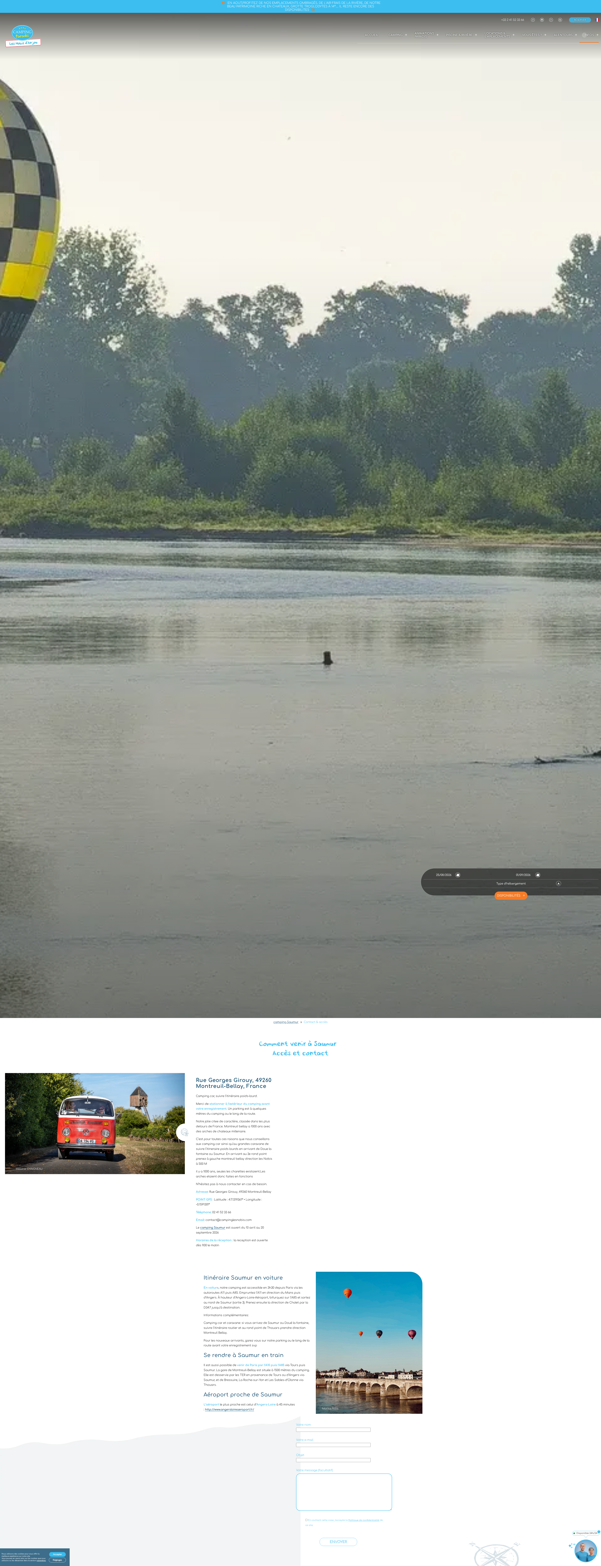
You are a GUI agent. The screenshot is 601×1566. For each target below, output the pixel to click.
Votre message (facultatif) (314, 1470)
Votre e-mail (304, 1439)
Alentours (563, 35)
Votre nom (303, 1424)
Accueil (371, 35)
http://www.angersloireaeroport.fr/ (229, 1409)
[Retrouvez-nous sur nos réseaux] (533, 20)
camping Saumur (285, 1022)
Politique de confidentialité (363, 1520)
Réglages (57, 1559)
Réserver (580, 20)
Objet (300, 1455)
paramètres (41, 1560)
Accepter (57, 1554)
